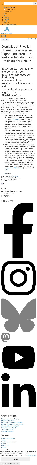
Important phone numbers (8, 442)
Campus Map (5, 445)
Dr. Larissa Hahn (13, 176)
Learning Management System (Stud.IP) (12, 424)
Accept (15, 459)
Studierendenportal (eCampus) (10, 426)
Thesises (6, 23)
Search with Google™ (10, 7)
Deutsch (32, 39)
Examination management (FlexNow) (11, 422)
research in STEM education (15, 168)
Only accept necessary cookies (10, 463)
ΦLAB (5, 21)
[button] (3, 35)
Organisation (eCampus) (8, 420)
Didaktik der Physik (6, 33)
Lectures (6, 17)
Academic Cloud (11, 428)
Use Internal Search (10, 9)
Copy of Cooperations (10, 24)
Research (6, 19)
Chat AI (3, 428)
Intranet (3, 443)
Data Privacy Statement (8, 438)
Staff (5, 15)
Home (5, 14)
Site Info (3, 447)
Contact (3, 440)
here (6, 170)
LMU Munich (15, 119)
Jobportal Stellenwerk (7, 431)
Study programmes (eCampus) (10, 419)
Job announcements (7, 429)
